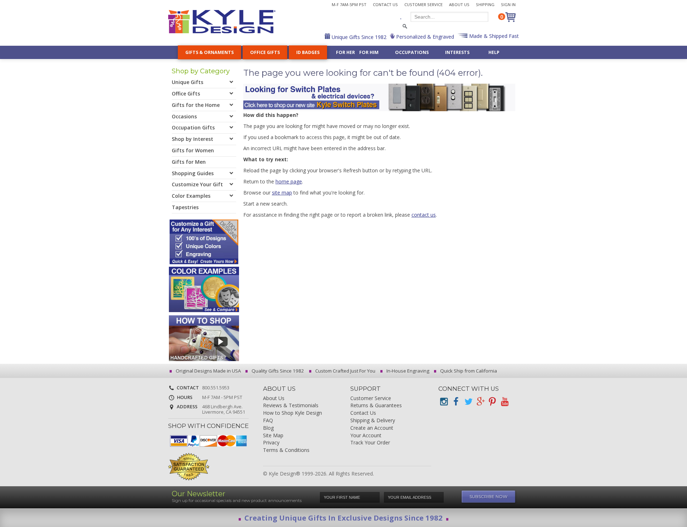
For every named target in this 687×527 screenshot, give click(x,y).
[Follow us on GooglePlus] (480, 401)
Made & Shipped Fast (493, 36)
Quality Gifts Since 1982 (277, 371)
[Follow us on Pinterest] (492, 401)
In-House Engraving (407, 371)
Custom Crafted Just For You (344, 371)
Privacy (271, 443)
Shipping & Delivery (372, 421)
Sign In (508, 4)
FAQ (268, 421)
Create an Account (371, 428)
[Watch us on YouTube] (504, 401)
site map (282, 192)
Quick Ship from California (468, 371)
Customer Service (423, 4)
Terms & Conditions (286, 450)
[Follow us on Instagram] (443, 401)
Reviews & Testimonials (290, 406)
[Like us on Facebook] (455, 401)
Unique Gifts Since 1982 (358, 37)
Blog (268, 428)
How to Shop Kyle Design (292, 413)
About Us (459, 4)
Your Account (365, 436)
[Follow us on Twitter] (468, 401)
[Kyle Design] (222, 21)
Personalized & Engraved (424, 36)
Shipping (485, 4)
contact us (423, 214)
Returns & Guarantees (376, 406)
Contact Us (385, 4)
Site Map (273, 436)
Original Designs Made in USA (208, 371)
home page (289, 181)
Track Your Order (370, 443)
